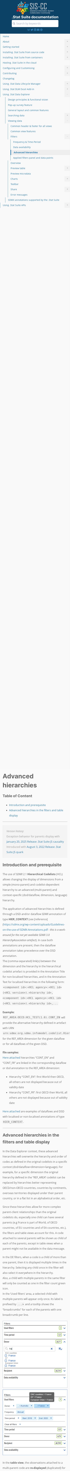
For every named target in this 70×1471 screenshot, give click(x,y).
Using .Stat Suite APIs (35, 205)
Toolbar (15, 184)
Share (39, 189)
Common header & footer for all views (31, 126)
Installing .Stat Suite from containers (35, 57)
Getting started (35, 46)
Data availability (22, 147)
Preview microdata (21, 173)
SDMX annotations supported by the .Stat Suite (33, 199)
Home (6, 36)
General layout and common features (28, 110)
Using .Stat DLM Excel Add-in (35, 89)
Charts (39, 178)
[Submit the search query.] (14, 23)
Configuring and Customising (35, 67)
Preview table (39, 168)
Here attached (11, 1057)
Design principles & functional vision (28, 99)
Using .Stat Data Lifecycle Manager (35, 83)
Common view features (23, 131)
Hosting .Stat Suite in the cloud (19, 62)
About (35, 41)
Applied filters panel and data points (33, 157)
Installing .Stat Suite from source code (35, 52)
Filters (39, 136)
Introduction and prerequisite (27, 805)
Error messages (19, 194)
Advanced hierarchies (26, 152)
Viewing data (38, 120)
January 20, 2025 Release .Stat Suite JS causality (35, 841)
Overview (16, 163)
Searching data (38, 115)
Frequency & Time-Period (27, 141)
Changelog (8, 78)
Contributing (35, 73)
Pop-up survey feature (20, 105)
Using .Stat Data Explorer (35, 94)
